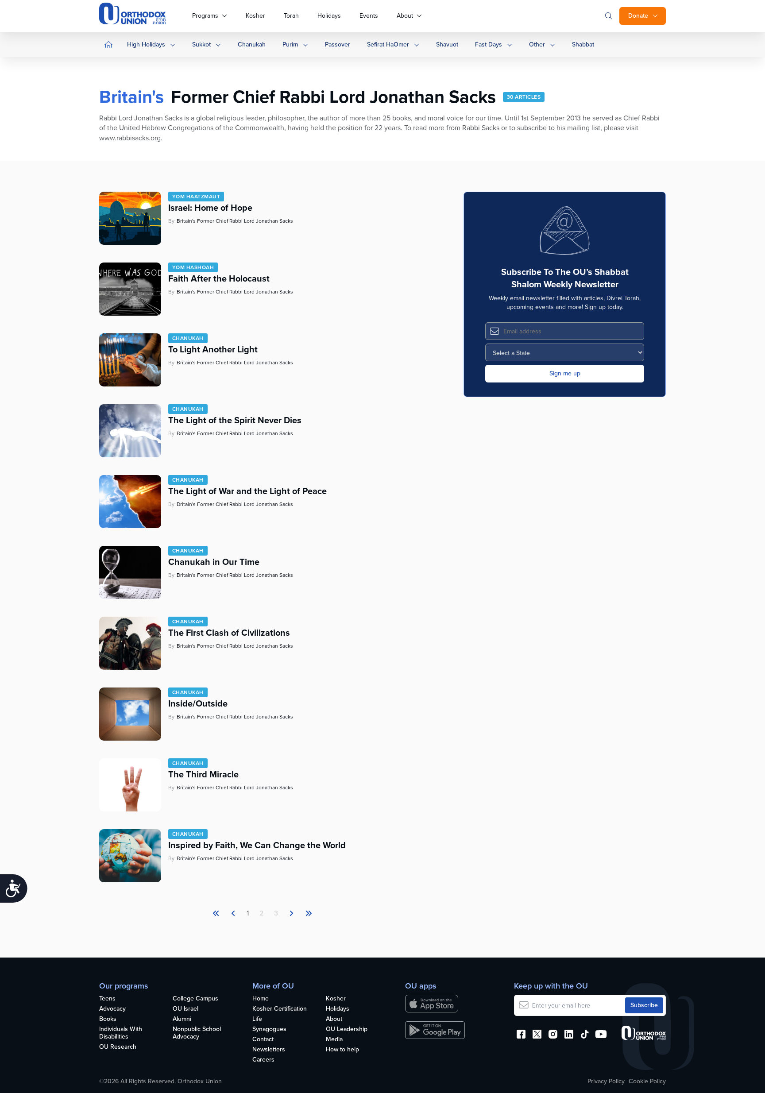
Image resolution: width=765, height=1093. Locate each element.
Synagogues (269, 1029)
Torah (291, 15)
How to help (342, 1050)
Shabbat (583, 44)
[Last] (291, 913)
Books (107, 1019)
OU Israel (185, 1009)
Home (260, 999)
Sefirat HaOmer (388, 44)
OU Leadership (346, 1029)
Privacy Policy (606, 1081)
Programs (205, 15)
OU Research (117, 1047)
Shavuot (447, 44)
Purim (290, 44)
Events (368, 15)
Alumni (182, 1019)
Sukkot (201, 44)
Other (537, 44)
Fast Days (488, 44)
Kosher (255, 15)
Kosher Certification (279, 1009)
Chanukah (252, 44)
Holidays (329, 15)
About (405, 15)
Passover (337, 44)
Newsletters (268, 1050)
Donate (638, 15)
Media (334, 1039)
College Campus (195, 999)
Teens (107, 999)
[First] (216, 913)
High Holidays (146, 44)
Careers (263, 1060)
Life (257, 1019)
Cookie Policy (647, 1081)
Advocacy (112, 1009)
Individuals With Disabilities (120, 1033)
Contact (263, 1039)
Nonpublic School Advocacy (197, 1033)
